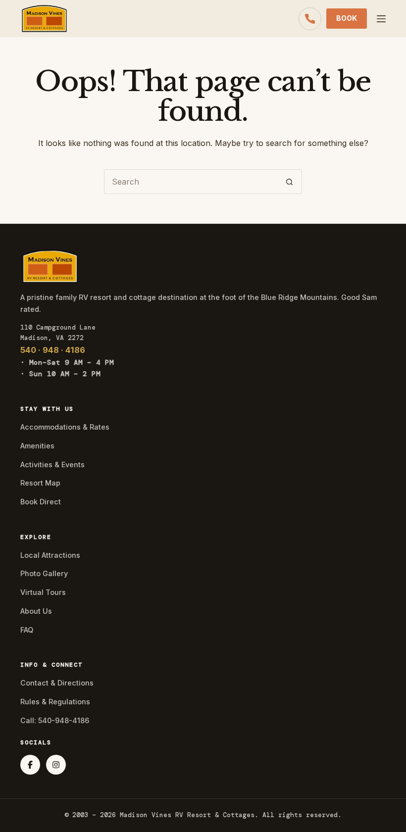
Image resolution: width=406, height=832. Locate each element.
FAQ (26, 630)
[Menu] (381, 18)
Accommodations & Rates (64, 427)
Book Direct (40, 501)
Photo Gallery (44, 573)
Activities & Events (52, 464)
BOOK (346, 18)
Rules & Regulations (55, 701)
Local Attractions (50, 555)
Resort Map (40, 483)
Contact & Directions (57, 683)
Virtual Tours (43, 592)
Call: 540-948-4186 (54, 720)
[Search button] (289, 181)
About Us (36, 611)
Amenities (37, 445)
